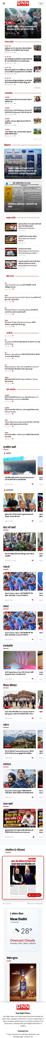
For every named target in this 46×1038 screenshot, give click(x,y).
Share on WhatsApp (36, 903)
